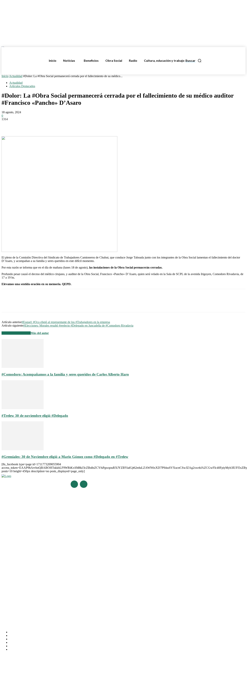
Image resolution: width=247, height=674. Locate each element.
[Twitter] (21, 125)
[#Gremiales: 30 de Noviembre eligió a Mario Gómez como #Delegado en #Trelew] (23, 449)
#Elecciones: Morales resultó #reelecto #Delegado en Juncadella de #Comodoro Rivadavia (78, 325)
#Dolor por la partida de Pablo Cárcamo (25, 542)
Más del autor (40, 333)
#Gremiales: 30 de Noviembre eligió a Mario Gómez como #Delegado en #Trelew (65, 457)
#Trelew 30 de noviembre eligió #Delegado (35, 416)
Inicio (5, 76)
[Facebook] (8, 125)
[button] (193, 60)
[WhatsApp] (35, 125)
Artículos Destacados (22, 86)
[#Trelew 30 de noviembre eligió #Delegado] (23, 408)
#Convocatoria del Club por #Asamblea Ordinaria (31, 547)
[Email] (49, 125)
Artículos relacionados (16, 333)
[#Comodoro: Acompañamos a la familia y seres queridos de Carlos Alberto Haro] (23, 366)
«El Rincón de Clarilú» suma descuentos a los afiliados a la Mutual (40, 589)
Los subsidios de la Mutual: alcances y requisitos (30, 584)
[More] (63, 125)
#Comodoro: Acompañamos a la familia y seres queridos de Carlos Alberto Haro (65, 374)
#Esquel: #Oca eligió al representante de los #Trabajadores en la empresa (66, 322)
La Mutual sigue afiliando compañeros (24, 578)
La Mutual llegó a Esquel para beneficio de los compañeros (36, 573)
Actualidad (15, 76)
